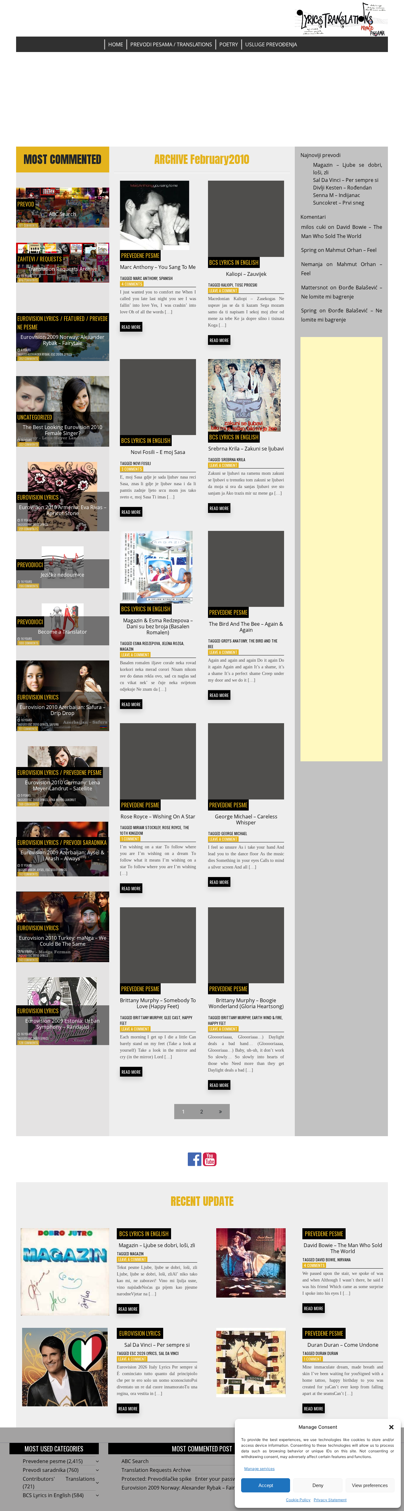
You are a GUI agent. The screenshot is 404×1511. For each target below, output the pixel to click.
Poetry (228, 44)
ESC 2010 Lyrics (37, 524)
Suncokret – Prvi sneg (338, 202)
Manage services (259, 1468)
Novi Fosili (142, 463)
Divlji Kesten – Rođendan (342, 187)
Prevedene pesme (82, 772)
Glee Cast (172, 1017)
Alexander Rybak (38, 354)
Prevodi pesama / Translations (171, 44)
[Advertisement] (202, 99)
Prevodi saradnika (85, 842)
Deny (318, 1485)
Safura (54, 724)
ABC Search (62, 214)
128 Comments (28, 1042)
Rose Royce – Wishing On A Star (158, 816)
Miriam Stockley (146, 827)
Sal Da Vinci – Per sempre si (345, 180)
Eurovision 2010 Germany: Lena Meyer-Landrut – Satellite (62, 785)
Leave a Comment (223, 290)
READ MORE (131, 326)
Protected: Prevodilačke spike (157, 1478)
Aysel (40, 869)
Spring (309, 250)
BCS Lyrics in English (233, 262)
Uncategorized (34, 417)
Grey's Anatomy (234, 640)
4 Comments (132, 284)
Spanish (166, 278)
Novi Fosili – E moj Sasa (158, 452)
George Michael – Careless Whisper (246, 819)
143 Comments (28, 959)
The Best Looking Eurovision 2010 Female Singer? (62, 430)
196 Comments (28, 586)
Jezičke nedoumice (62, 574)
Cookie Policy (298, 1499)
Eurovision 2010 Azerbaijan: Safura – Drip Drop (62, 710)
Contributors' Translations (59, 1478)
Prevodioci (30, 565)
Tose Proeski (246, 285)
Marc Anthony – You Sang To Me (158, 267)
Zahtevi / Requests (39, 259)
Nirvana (344, 1259)
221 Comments (28, 528)
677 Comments (28, 225)
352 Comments (28, 358)
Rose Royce (171, 827)
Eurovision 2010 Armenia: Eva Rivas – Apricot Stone (62, 510)
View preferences (370, 1485)
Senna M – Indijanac (336, 195)
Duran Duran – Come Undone (342, 1344)
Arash (31, 869)
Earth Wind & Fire (267, 1017)
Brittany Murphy (147, 1017)
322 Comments (28, 444)
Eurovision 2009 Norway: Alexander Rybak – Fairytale (62, 340)
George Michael (234, 833)
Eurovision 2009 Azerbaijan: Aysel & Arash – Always (62, 855)
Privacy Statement (330, 1499)
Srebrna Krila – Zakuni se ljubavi (246, 448)
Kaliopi (227, 285)
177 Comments (28, 728)
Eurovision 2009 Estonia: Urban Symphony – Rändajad (62, 1023)
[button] (391, 1427)
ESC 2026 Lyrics (143, 1353)
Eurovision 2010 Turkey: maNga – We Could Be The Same (62, 940)
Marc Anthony (145, 278)
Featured (74, 318)
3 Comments (132, 469)
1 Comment (130, 838)
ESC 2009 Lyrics (61, 354)
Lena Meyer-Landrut (62, 799)
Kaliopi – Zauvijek (246, 273)
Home (115, 44)
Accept (265, 1485)
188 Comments (28, 643)
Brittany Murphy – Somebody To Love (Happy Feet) (158, 1003)
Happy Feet (217, 1023)
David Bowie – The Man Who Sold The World (343, 1248)
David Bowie (326, 1259)
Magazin (127, 649)
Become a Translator (62, 631)
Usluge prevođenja (271, 44)
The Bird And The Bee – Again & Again (246, 626)
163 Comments (28, 874)
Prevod (25, 204)
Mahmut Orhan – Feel (351, 250)
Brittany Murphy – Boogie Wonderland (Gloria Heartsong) (246, 1003)
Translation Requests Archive (62, 268)
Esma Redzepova (146, 643)
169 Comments (28, 804)
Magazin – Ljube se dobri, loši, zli (157, 1245)
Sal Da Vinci (169, 1353)
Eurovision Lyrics (38, 318)
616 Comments (28, 280)
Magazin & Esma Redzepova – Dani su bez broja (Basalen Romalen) (158, 626)
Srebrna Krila (233, 459)
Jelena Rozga (172, 643)
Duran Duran (327, 1353)
